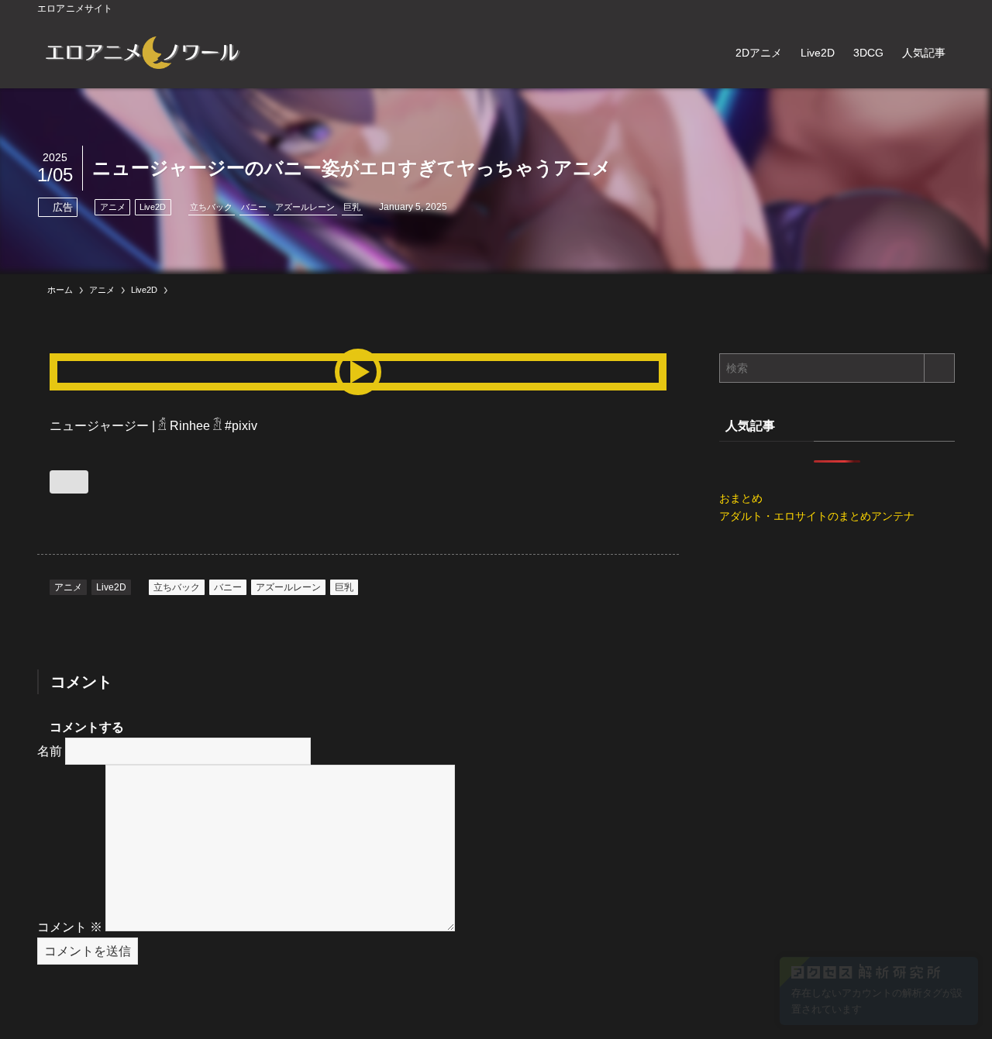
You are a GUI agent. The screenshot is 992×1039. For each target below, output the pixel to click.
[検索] (945, 8)
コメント (69, 927)
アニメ (113, 207)
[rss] (924, 8)
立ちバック (211, 207)
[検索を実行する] (939, 368)
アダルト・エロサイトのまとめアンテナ (816, 516)
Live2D (153, 207)
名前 (49, 751)
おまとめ (741, 498)
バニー (254, 207)
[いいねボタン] (69, 482)
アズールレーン (305, 207)
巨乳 (351, 207)
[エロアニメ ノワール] (141, 52)
